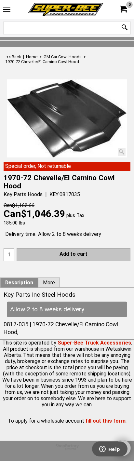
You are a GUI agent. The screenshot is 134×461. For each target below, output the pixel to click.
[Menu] (6, 10)
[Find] (124, 28)
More (49, 283)
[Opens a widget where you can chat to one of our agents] (109, 449)
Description (19, 283)
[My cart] (123, 9)
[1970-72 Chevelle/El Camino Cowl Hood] (67, 118)
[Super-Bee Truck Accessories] (65, 9)
